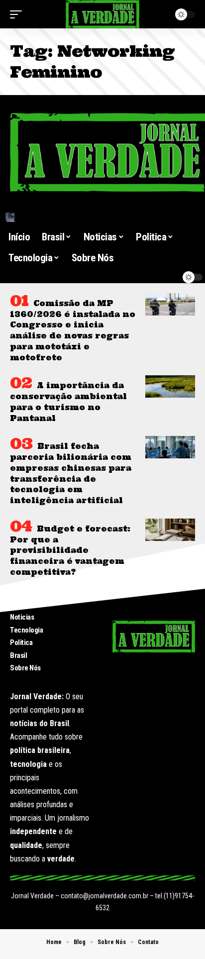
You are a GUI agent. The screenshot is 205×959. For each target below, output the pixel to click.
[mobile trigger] (18, 14)
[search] (102, 217)
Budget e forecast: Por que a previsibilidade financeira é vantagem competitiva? (70, 550)
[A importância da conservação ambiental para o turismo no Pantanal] (170, 386)
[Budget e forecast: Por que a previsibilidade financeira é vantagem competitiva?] (170, 530)
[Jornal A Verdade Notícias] (103, 14)
